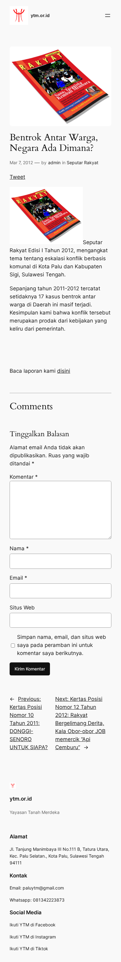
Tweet (17, 177)
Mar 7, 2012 (21, 162)
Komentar (24, 477)
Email (18, 578)
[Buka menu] (107, 15)
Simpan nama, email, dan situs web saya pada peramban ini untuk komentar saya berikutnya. (61, 645)
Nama (19, 548)
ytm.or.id (40, 15)
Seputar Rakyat (82, 162)
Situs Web (22, 607)
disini (63, 371)
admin (54, 162)
